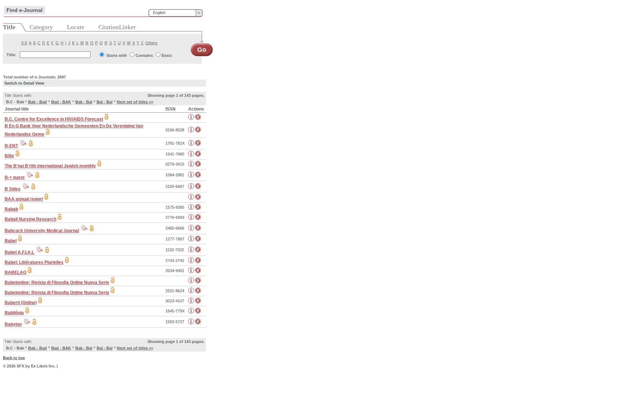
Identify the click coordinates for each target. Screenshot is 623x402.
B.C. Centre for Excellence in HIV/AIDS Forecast (54, 119)
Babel (11, 240)
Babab (11, 209)
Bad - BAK (61, 102)
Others (151, 43)
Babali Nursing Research (30, 219)
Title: (11, 55)
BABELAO (15, 272)
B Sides (13, 188)
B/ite (9, 155)
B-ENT (11, 145)
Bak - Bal (83, 102)
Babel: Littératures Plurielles (34, 262)
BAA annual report (24, 199)
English (159, 12)
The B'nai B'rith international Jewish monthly (50, 165)
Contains (144, 55)
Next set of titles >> (135, 102)
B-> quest (15, 177)
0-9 (24, 43)
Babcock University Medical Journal (42, 230)
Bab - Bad (37, 102)
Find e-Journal (24, 10)
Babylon (13, 324)
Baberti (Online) (21, 302)
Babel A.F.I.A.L (19, 252)
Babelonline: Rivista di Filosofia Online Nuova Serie (57, 282)
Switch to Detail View (24, 83)
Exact (167, 55)
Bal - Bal (104, 102)
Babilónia (14, 312)
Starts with (116, 55)
